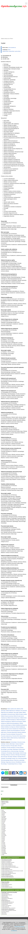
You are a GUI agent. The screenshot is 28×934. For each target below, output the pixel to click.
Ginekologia (3, 824)
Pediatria (3, 841)
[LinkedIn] (21, 774)
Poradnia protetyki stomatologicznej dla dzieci (9, 873)
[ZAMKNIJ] (14, 930)
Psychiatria (3, 843)
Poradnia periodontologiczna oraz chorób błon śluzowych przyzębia (12, 870)
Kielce (9, 49)
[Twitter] (17, 774)
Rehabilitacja (4, 803)
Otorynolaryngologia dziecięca (7, 760)
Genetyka (3, 822)
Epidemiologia (4, 819)
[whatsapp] (6, 774)
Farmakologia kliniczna (5, 751)
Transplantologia (4, 853)
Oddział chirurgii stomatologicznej (7, 863)
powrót (5, 778)
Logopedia (3, 831)
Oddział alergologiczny (5, 883)
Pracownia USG (15, 735)
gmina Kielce (18, 51)
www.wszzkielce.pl (12, 47)
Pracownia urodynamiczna (6, 735)
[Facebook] (13, 774)
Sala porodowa (4, 912)
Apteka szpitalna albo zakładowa (14, 708)
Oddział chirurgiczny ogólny (21, 714)
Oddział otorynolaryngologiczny (12, 723)
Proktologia (3, 842)
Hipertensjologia (16, 752)
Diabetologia (3, 817)
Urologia (3, 854)
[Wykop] (25, 774)
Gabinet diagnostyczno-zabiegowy (13, 710)
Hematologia (3, 825)
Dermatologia (4, 816)
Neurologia (3, 836)
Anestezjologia (4, 812)
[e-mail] (10, 774)
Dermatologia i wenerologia (6, 749)
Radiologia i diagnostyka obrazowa (8, 762)
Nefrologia (17, 754)
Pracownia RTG (19, 734)
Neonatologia (4, 834)
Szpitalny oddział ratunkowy (12, 737)
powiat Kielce (11, 51)
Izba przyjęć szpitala (18, 712)
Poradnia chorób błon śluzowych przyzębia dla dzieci (10, 867)
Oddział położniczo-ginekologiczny (7, 898)
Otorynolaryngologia (22, 758)
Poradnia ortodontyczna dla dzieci (7, 869)
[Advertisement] (14, 23)
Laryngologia (4, 830)
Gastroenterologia (14, 751)
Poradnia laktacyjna (5, 904)
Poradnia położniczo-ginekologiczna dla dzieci (9, 910)
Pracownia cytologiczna (5, 911)
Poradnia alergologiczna (5, 885)
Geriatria (3, 823)
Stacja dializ (3, 737)
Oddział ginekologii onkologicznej (7, 894)
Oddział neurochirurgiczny (17, 721)
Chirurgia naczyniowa (5, 745)
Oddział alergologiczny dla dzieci (7, 884)
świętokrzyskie (5, 51)
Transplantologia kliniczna (12, 763)
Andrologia (3, 811)
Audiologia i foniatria (5, 743)
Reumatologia (4, 848)
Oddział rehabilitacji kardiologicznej (19, 725)
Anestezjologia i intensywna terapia (18, 742)
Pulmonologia (4, 846)
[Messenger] (2, 774)
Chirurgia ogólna (13, 745)
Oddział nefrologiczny (20, 719)
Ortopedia (3, 840)
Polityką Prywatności (20, 926)
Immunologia (4, 828)
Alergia (3, 810)
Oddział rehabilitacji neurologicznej (8, 726)
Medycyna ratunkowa (10, 754)
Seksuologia (3, 849)
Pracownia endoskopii (10, 734)
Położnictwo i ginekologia (19, 760)
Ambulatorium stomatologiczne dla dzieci (8, 862)
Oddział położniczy (5, 899)
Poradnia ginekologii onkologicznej (7, 903)
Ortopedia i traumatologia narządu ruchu (9, 758)
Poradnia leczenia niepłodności (6, 905)
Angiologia (3, 813)
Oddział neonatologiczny (6, 721)
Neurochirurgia (4, 835)
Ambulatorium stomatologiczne (6, 861)
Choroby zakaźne (19, 747)
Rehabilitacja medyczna (21, 762)
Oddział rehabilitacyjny (20, 726)
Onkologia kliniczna (21, 756)
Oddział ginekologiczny (5, 893)
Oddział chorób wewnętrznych (13, 717)
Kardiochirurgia (23, 752)
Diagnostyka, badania (5, 802)
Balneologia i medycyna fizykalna (16, 743)
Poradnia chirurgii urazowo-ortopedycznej (9, 728)
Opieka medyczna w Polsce (7, 38)
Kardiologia (3, 829)
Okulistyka (3, 837)
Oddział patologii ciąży (5, 897)
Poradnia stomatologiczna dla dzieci (7, 875)
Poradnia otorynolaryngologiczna (13, 730)
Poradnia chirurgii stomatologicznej (7, 864)
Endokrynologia (4, 818)
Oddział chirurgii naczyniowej (7, 716)
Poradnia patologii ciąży (5, 906)
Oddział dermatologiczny (11, 719)
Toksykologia (4, 852)
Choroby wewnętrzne (11, 747)
